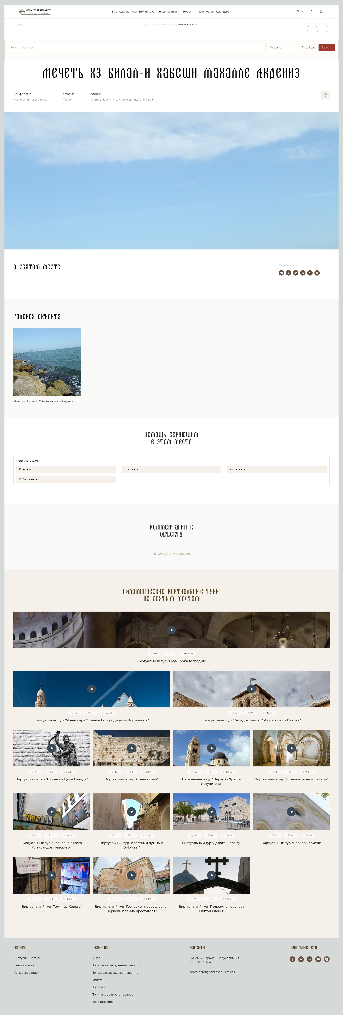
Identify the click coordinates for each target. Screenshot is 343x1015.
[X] (295, 273)
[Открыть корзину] (293, 12)
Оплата (97, 980)
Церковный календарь (214, 11)
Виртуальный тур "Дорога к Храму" (211, 843)
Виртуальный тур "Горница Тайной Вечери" (291, 779)
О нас (96, 958)
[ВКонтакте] (281, 273)
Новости (189, 11)
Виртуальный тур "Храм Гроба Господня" (171, 661)
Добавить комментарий (174, 553)
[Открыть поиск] (311, 12)
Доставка (98, 987)
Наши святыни (168, 11)
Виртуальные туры (124, 11)
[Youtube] (318, 959)
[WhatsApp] (310, 273)
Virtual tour (308, 47)
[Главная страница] (146, 24)
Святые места (23, 965)
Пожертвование (25, 972)
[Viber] (302, 273)
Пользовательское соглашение (115, 972)
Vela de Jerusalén (35, 11)
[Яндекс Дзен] (327, 959)
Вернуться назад (26, 24)
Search (327, 47)
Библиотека (146, 11)
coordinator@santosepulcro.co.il (212, 972)
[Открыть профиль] (321, 12)
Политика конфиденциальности (116, 965)
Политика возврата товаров (112, 994)
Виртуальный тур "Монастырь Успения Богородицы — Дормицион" (91, 720)
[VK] (301, 959)
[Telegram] (317, 273)
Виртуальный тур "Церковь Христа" (291, 843)
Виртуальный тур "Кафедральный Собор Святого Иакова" (251, 720)
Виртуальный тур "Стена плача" (131, 779)
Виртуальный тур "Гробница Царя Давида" (52, 779)
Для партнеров (103, 1002)
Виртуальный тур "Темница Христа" (52, 907)
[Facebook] (292, 959)
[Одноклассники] (288, 273)
